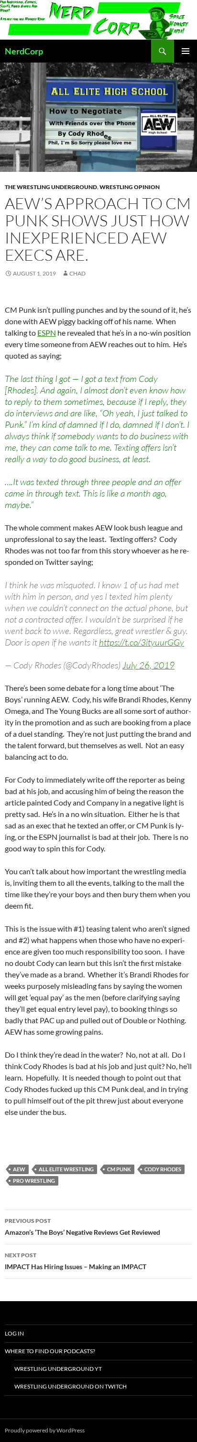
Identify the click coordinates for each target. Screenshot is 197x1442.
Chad (77, 273)
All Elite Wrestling (66, 1169)
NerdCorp (24, 51)
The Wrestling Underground (51, 187)
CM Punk (119, 1169)
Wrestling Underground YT (58, 1368)
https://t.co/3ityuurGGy (141, 642)
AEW (19, 1169)
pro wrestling (34, 1180)
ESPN (46, 332)
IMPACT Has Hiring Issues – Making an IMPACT (75, 1261)
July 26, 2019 (148, 665)
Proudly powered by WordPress (45, 1430)
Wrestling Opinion (129, 187)
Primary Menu (185, 51)
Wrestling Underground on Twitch (70, 1386)
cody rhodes (162, 1169)
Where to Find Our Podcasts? (50, 1351)
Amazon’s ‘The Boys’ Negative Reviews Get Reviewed (82, 1226)
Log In (14, 1333)
